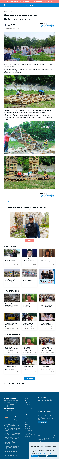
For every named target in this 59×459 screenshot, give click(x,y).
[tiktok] (51, 401)
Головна (6, 11)
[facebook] (39, 401)
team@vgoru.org (8, 406)
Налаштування (50, 455)
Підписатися (42, 422)
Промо (29, 416)
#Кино (36, 201)
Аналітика (29, 404)
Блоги (27, 420)
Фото (28, 411)
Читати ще (29, 378)
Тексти (28, 400)
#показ (31, 201)
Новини (12, 11)
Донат (29, 240)
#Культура (7, 201)
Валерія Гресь (12, 24)
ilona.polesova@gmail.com (11, 400)
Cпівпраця (29, 436)
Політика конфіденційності (30, 434)
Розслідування (31, 408)
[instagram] (42, 401)
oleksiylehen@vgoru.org (10, 412)
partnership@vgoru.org (10, 410)
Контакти (28, 428)
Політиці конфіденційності (44, 453)
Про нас (28, 426)
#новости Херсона (44, 201)
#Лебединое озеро (17, 201)
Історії (28, 402)
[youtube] (45, 401)
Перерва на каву (30, 414)
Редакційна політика (29, 431)
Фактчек (29, 406)
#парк (26, 201)
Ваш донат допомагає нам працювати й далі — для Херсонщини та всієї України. (29, 1)
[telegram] (48, 401)
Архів (27, 424)
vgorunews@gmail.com (10, 402)
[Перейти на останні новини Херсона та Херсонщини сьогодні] (29, 5)
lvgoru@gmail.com (9, 404)
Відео (27, 422)
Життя (28, 418)
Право (29, 409)
